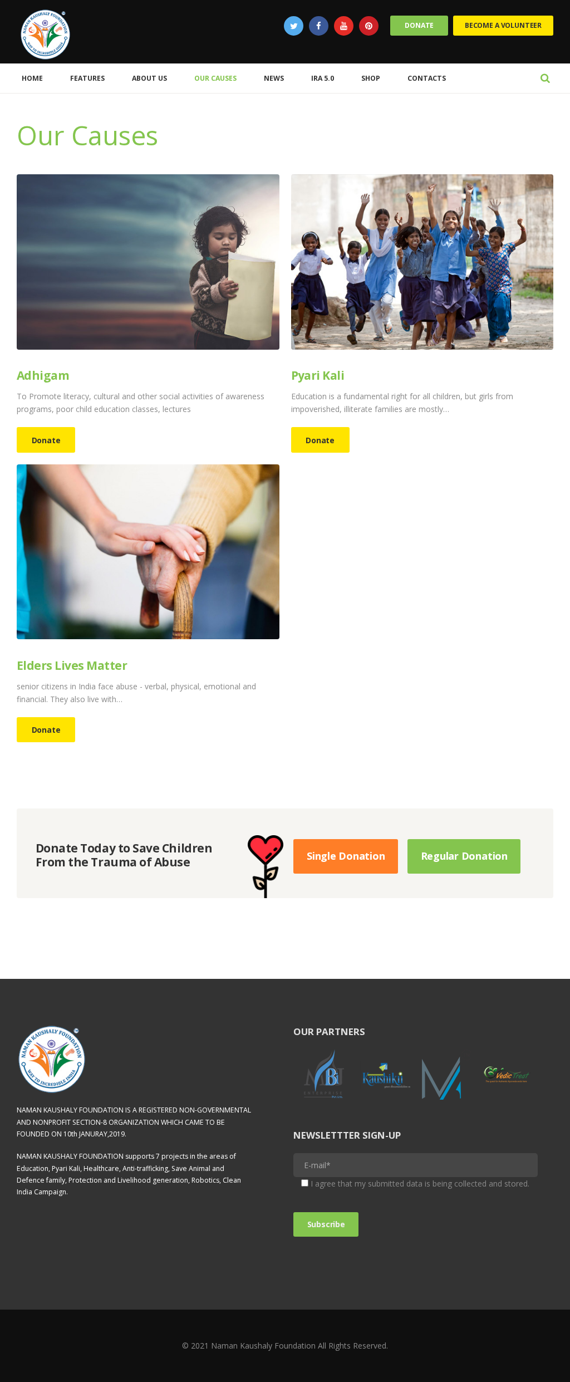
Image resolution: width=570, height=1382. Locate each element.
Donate (419, 25)
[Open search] (545, 77)
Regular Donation (464, 855)
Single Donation (346, 855)
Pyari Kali (318, 375)
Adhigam (43, 375)
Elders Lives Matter (72, 665)
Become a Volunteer (503, 25)
